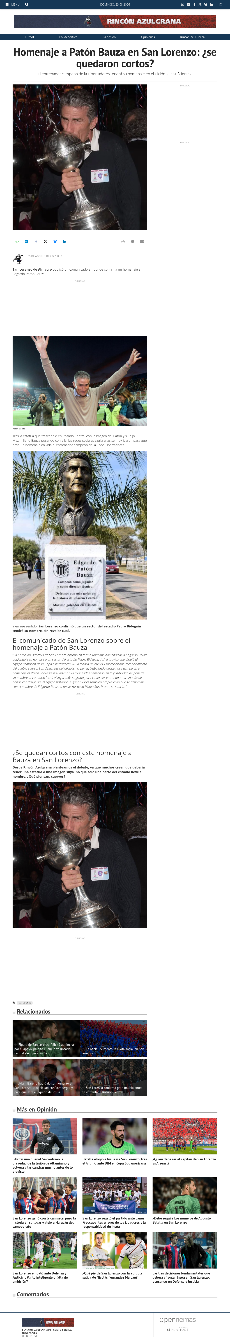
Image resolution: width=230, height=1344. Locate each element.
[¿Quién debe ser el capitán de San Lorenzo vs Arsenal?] (185, 1136)
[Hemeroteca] (221, 4)
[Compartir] (184, 4)
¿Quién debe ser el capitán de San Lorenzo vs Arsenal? (184, 1161)
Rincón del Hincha (192, 37)
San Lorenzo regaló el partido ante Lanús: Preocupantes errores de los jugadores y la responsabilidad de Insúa (114, 1222)
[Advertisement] (80, 307)
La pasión (109, 37)
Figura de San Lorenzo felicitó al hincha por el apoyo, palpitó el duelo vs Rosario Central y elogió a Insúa (44, 1048)
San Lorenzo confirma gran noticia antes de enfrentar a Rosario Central (112, 1089)
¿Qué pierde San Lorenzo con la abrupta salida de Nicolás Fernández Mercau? (112, 1275)
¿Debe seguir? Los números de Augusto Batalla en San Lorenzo (182, 1220)
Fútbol (29, 37)
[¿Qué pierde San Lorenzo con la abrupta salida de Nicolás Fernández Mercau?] (114, 1250)
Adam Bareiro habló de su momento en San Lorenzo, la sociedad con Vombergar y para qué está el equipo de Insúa (43, 1087)
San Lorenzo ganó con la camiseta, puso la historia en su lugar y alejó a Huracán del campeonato (44, 1222)
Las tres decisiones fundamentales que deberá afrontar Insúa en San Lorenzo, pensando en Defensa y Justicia (181, 1277)
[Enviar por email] (142, 241)
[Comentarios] (132, 241)
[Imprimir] (123, 241)
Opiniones (148, 37)
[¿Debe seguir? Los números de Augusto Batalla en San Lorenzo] (185, 1195)
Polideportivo (68, 37)
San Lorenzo (25, 1003)
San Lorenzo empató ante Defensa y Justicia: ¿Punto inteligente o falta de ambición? (40, 1277)
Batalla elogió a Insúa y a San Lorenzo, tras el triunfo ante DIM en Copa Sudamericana (114, 1161)
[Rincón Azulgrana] (115, 21)
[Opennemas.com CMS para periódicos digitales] (178, 1324)
